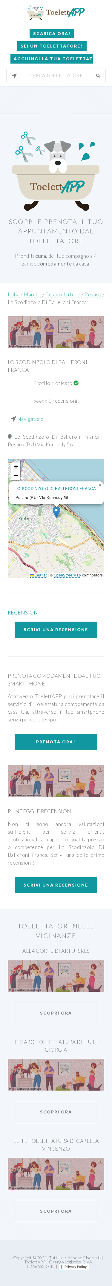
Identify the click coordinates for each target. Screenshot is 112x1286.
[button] (56, 512)
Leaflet (40, 574)
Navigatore (30, 419)
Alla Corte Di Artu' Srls (55, 951)
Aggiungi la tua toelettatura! (53, 58)
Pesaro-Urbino (63, 294)
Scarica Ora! (52, 33)
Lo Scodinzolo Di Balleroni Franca (47, 302)
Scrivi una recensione (56, 629)
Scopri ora (56, 1012)
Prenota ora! (56, 741)
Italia (14, 294)
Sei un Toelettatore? (52, 45)
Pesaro (93, 294)
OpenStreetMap (67, 574)
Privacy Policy (76, 1267)
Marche (33, 294)
